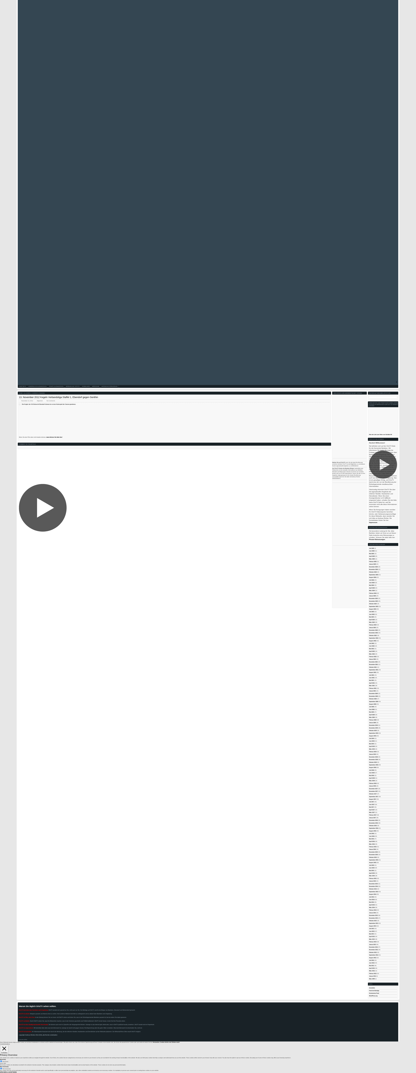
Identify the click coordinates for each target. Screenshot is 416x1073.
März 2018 (372, 780)
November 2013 (373, 918)
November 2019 (373, 728)
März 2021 (372, 685)
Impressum (95, 386)
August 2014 (372, 894)
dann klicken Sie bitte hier (54, 437)
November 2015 (373, 854)
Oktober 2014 (373, 889)
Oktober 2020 (373, 698)
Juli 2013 (371, 928)
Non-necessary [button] (4, 1066)
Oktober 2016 (373, 825)
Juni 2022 (372, 646)
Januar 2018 (372, 786)
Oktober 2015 (373, 857)
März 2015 (372, 875)
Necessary (5, 1061)
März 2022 (372, 654)
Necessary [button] (3, 1059)
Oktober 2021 (373, 667)
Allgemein (27, 393)
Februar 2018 (372, 783)
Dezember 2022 (373, 630)
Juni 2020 (372, 709)
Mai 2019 (371, 743)
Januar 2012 (372, 976)
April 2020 (372, 714)
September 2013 (373, 923)
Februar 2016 (372, 846)
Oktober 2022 (373, 635)
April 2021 (372, 683)
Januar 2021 (372, 691)
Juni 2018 (372, 772)
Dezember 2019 (373, 725)
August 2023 (372, 609)
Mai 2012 (371, 965)
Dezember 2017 (373, 788)
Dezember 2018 (373, 757)
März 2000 (372, 978)
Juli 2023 (371, 611)
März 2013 (372, 939)
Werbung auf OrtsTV (73, 386)
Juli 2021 (371, 675)
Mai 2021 (371, 680)
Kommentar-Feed (374, 993)
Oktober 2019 (373, 730)
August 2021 (372, 672)
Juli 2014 (371, 897)
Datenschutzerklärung (109, 386)
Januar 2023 (372, 627)
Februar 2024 (372, 593)
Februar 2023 (372, 625)
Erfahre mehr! (176, 1042)
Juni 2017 (372, 804)
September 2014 (373, 891)
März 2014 (372, 907)
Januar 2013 (372, 944)
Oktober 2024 (373, 572)
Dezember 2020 (373, 693)
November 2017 (373, 791)
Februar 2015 (372, 878)
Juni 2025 (372, 551)
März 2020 (372, 717)
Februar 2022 (372, 656)
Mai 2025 (371, 553)
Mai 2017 (371, 807)
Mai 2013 (371, 934)
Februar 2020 (372, 720)
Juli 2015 (371, 865)
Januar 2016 (372, 849)
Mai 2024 (371, 585)
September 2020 (373, 701)
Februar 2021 (372, 688)
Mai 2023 (371, 617)
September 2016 (373, 828)
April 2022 (372, 651)
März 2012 (372, 970)
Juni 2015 (372, 867)
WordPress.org (373, 995)
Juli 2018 (371, 770)
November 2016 (373, 823)
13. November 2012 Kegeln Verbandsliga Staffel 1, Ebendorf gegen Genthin (58, 397)
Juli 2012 (371, 960)
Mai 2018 (371, 775)
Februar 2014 (372, 910)
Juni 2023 (372, 614)
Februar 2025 (372, 561)
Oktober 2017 (373, 794)
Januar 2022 (372, 659)
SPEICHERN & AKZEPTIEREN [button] (8, 1072)
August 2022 (372, 640)
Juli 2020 (371, 706)
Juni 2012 (372, 963)
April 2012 (372, 968)
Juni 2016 (372, 836)
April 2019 (372, 746)
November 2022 (373, 632)
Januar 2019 (372, 754)
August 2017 (372, 799)
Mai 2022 (371, 648)
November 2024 (373, 569)
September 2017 (373, 796)
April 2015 (372, 873)
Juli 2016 (371, 833)
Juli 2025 (371, 548)
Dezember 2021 (373, 662)
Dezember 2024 (373, 566)
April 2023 (372, 619)
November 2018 (373, 759)
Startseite (22, 386)
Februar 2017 (372, 815)
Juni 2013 (372, 931)
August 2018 (372, 767)
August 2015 (372, 862)
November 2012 (373, 949)
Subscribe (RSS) (23, 1039)
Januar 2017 (372, 817)
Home (21, 393)
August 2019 (372, 735)
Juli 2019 (371, 738)
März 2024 (372, 590)
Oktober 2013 (373, 920)
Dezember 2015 (373, 852)
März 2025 (372, 559)
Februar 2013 (372, 941)
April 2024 (372, 588)
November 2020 (373, 696)
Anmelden (372, 988)
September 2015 (373, 860)
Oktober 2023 (373, 603)
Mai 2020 (371, 712)
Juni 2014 (372, 899)
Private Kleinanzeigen (56, 386)
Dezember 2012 (373, 947)
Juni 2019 (372, 741)
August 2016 (372, 831)
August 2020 (372, 704)
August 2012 (372, 957)
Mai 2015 (371, 870)
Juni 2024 (372, 582)
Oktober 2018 (373, 762)
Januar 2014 (372, 912)
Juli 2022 (371, 643)
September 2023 (373, 606)
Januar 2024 (372, 595)
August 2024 (372, 577)
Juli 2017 (371, 801)
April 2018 (372, 778)
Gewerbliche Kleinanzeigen (37, 386)
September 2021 (373, 669)
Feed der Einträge (374, 990)
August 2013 (372, 926)
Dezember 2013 (373, 915)
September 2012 (373, 955)
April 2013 (372, 936)
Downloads (86, 386)
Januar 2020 (372, 722)
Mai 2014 (371, 902)
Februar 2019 (372, 751)
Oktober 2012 (373, 952)
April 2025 (372, 556)
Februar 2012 (372, 973)
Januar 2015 (372, 881)
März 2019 (372, 749)
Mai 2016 (371, 838)
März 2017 (372, 812)
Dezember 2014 (373, 883)
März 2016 (372, 844)
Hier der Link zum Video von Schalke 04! (380, 434)
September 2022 (373, 638)
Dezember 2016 (373, 820)
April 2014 (372, 904)
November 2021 (373, 664)
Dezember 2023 (373, 598)
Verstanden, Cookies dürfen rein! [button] (162, 1042)
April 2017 (372, 809)
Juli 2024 (371, 580)
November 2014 (373, 886)
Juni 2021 (372, 677)
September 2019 (373, 733)
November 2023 (373, 601)
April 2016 (372, 841)
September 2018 (373, 765)
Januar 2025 (372, 564)
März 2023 (372, 622)
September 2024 (373, 574)
